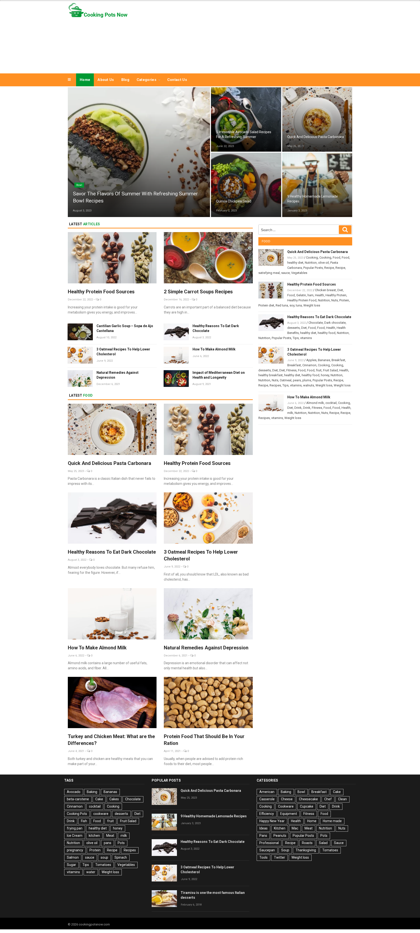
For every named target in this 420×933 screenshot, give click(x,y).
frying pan (74, 828)
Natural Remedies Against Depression (117, 375)
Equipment (288, 814)
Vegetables (299, 273)
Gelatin (301, 295)
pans (107, 843)
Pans (263, 835)
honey (325, 375)
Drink (294, 189)
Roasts (307, 843)
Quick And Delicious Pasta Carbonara (109, 463)
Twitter (279, 857)
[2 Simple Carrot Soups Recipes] (208, 258)
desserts (293, 328)
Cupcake (306, 806)
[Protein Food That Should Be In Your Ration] (208, 703)
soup (104, 857)
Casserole (267, 799)
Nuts (334, 300)
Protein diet (266, 305)
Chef (328, 799)
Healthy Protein (335, 295)
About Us (105, 80)
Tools (263, 857)
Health (319, 295)
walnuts (308, 385)
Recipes (275, 385)
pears (297, 380)
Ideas (263, 828)
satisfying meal (269, 273)
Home (85, 80)
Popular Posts (313, 268)
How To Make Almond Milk (214, 349)
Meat (110, 835)
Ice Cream (74, 835)
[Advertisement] (259, 36)
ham (310, 295)
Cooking (295, 127)
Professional (269, 843)
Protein (344, 300)
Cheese (287, 799)
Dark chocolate (335, 322)
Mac (295, 828)
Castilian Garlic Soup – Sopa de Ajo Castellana (124, 328)
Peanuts (279, 835)
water (90, 872)
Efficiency (266, 814)
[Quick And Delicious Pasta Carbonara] (112, 430)
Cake (99, 799)
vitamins (306, 338)
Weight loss (311, 305)
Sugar (71, 865)
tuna (299, 305)
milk (290, 413)
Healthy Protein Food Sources (101, 292)
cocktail (331, 403)
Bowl (79, 185)
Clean (342, 799)
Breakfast (338, 360)
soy (291, 305)
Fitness (291, 370)
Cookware (286, 806)
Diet (340, 290)
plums (306, 380)
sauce (285, 273)
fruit (319, 370)
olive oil (323, 262)
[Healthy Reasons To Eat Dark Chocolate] (112, 518)
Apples (311, 360)
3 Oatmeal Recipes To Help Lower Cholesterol (123, 351)
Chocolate (315, 322)
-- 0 (97, 299)
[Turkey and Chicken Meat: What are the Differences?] (112, 703)
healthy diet (295, 262)
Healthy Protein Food (301, 300)
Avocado (73, 792)
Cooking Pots (77, 814)
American (266, 792)
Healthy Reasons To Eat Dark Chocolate (215, 328)
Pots (121, 843)
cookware (100, 814)
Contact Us (177, 80)
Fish (84, 821)
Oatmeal (285, 380)
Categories (146, 80)
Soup (285, 850)
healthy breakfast (270, 375)
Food (336, 257)
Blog (125, 80)
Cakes (114, 799)
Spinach (120, 857)
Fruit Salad (330, 370)
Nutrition (311, 262)
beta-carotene (78, 799)
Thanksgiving (306, 850)
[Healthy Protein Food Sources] (112, 258)
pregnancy (75, 850)
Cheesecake (308, 799)
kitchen (94, 835)
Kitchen (279, 828)
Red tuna (282, 305)
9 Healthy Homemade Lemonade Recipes (214, 816)
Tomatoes (103, 865)
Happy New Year (272, 821)
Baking (92, 792)
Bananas (324, 360)
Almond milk (315, 403)
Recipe (223, 124)
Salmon (73, 857)
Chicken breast (325, 290)
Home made (332, 821)
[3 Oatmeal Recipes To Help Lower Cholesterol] (208, 518)
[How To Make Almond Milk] (112, 614)
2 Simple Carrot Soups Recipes (198, 292)
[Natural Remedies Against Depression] (208, 614)
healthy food (326, 333)
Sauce (339, 843)
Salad (222, 192)
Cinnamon (309, 365)
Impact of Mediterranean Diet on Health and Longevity (218, 375)
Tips (296, 338)
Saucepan (267, 850)
